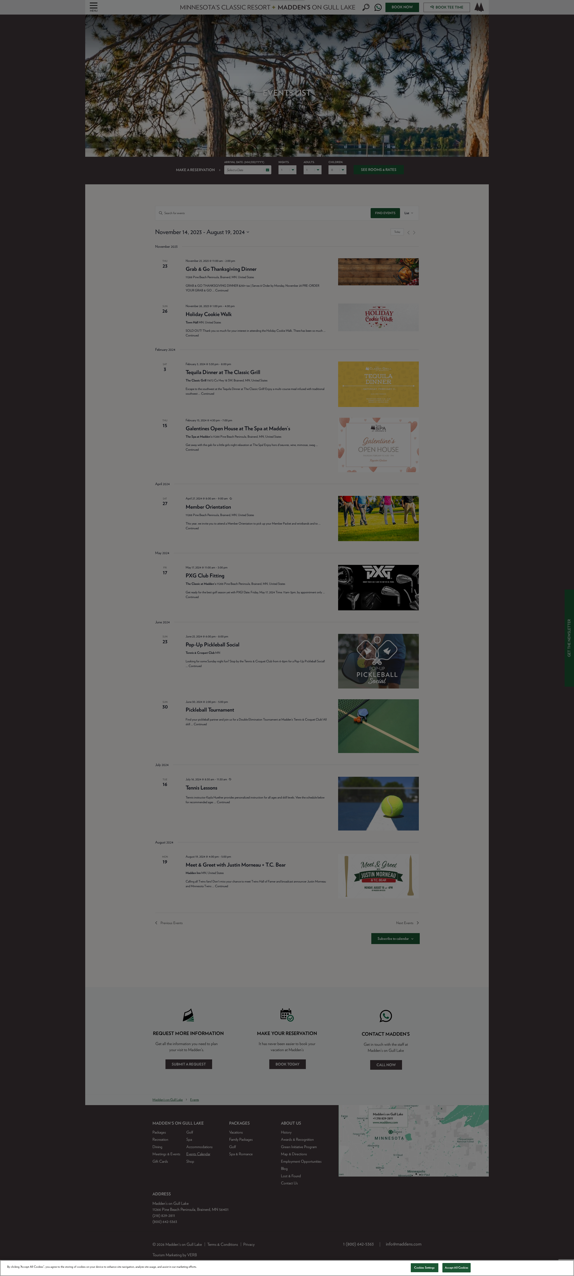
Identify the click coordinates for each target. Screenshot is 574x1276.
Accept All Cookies (456, 1267)
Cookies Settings (424, 1267)
